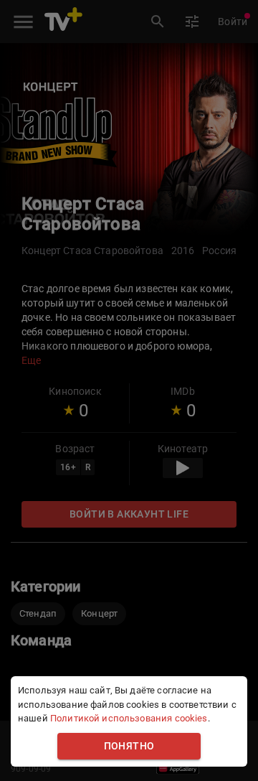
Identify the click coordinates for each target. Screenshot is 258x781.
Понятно (129, 746)
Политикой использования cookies (129, 718)
